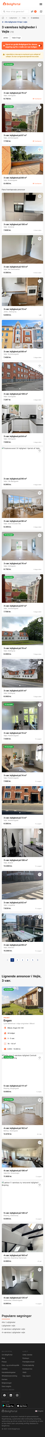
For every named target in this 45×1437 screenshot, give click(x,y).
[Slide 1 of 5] (20, 87)
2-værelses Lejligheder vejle (13, 1329)
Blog (3, 1358)
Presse (4, 1362)
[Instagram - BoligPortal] (17, 1395)
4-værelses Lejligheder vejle (13, 1332)
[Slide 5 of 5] (25, 87)
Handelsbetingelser (9, 1372)
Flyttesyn (25, 1358)
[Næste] (37, 960)
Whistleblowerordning (9, 1376)
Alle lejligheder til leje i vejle (16, 22)
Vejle (24, 18)
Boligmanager (7, 1383)
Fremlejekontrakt (28, 1362)
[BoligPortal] (11, 4)
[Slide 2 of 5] (21, 87)
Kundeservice (27, 1369)
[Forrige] (7, 960)
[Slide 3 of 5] (22, 87)
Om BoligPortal (7, 1355)
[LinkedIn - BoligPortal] (11, 1395)
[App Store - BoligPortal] (22, 1406)
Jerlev (5, 38)
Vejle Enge (16, 38)
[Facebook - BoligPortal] (4, 1395)
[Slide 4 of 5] (23, 87)
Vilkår (24, 1372)
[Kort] (41, 11)
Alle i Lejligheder (8, 1322)
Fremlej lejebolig (28, 1365)
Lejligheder (13, 18)
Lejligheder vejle (8, 1326)
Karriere (4, 1379)
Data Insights (6, 1386)
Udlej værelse (27, 1355)
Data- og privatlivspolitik (10, 1365)
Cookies (4, 1369)
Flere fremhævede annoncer (13, 189)
